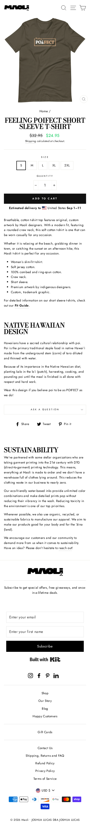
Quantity (45, 176)
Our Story (45, 700)
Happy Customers (45, 716)
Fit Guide (22, 305)
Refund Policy (44, 763)
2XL (67, 165)
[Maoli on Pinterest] (47, 675)
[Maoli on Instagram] (30, 675)
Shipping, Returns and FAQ (45, 755)
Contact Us (45, 748)
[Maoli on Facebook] (39, 675)
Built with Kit (45, 659)
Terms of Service (45, 778)
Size (45, 157)
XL (54, 165)
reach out (65, 548)
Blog (45, 708)
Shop (45, 693)
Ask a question (45, 409)
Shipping (30, 141)
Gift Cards (45, 732)
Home (43, 111)
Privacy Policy (45, 770)
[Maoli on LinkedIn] (56, 675)
